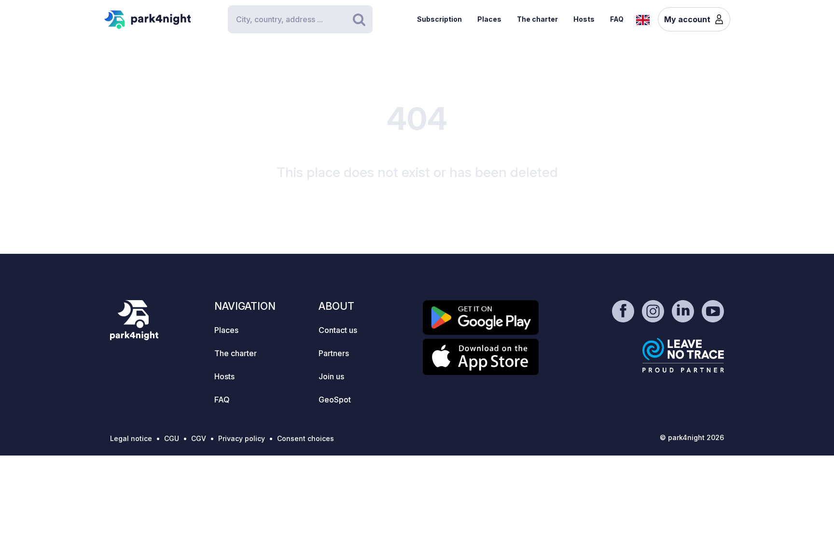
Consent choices (305, 438)
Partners (334, 353)
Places (489, 19)
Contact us (338, 330)
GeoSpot (335, 399)
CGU (171, 438)
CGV (198, 438)
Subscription (439, 19)
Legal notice (131, 438)
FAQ (617, 19)
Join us (331, 376)
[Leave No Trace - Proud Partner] (683, 355)
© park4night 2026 (692, 437)
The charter (537, 19)
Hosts (584, 19)
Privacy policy (241, 438)
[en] (642, 18)
